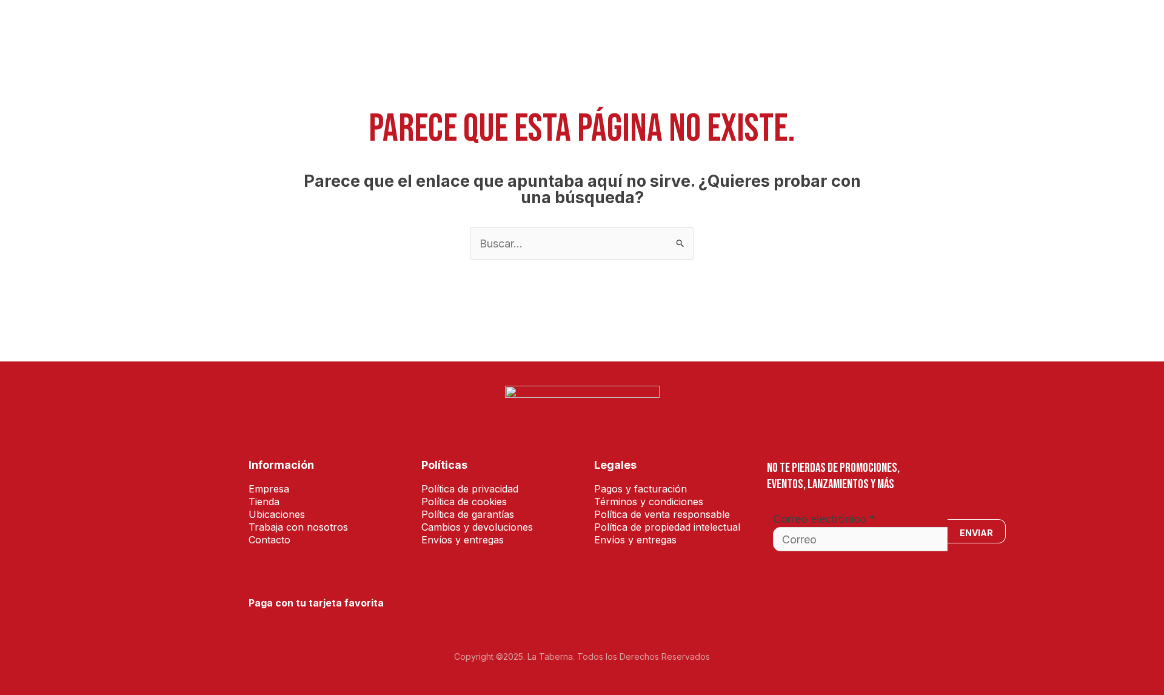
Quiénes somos (632, 27)
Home (410, 27)
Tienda (454, 27)
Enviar (976, 533)
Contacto (891, 27)
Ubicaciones (709, 27)
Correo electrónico (824, 518)
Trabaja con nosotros (803, 27)
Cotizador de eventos (534, 27)
